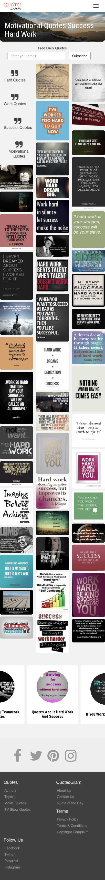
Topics (9, 796)
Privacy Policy (67, 819)
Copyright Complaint (72, 831)
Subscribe (79, 55)
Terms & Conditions (72, 825)
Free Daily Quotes (52, 47)
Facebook (12, 848)
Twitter (9, 854)
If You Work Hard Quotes (52, 714)
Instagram (12, 867)
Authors (10, 790)
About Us (64, 790)
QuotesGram (12, 6)
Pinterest (11, 860)
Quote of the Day (70, 802)
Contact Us (65, 796)
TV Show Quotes (17, 809)
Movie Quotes (15, 802)
